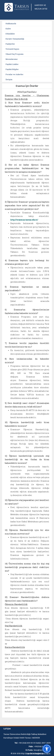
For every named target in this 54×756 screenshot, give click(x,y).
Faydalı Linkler (12, 64)
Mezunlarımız (12, 59)
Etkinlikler (10, 33)
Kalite (8, 28)
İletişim (9, 79)
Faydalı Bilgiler (12, 69)
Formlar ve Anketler (14, 74)
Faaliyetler (10, 44)
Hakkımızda (11, 23)
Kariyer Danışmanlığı (15, 39)
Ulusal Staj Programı (14, 54)
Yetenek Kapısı (12, 49)
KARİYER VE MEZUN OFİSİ (41, 7)
